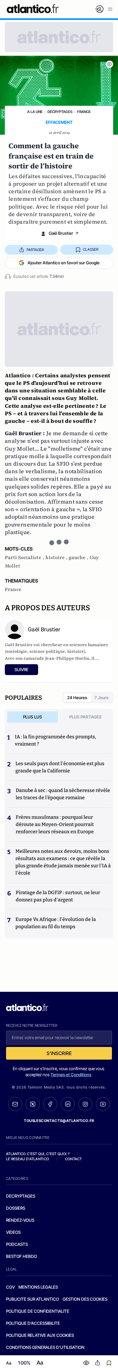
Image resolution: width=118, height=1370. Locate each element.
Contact (73, 1159)
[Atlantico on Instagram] (85, 1104)
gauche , (79, 557)
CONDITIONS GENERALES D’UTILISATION (45, 1347)
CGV (10, 1287)
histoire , (57, 557)
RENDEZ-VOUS (20, 1220)
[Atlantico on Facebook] (50, 1104)
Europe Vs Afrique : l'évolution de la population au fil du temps (55, 922)
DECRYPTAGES (20, 1196)
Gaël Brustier (61, 233)
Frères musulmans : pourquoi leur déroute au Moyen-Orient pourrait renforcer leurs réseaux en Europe (55, 824)
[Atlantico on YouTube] (103, 1104)
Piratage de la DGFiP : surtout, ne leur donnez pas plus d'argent (58, 896)
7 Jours (101, 697)
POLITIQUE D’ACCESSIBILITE (33, 1323)
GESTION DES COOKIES (85, 1299)
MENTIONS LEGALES (38, 1287)
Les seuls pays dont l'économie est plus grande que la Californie (59, 767)
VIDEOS (13, 1232)
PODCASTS (17, 1244)
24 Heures (77, 697)
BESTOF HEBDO (21, 1256)
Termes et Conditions (71, 1074)
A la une (35, 111)
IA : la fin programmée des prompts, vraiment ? (55, 740)
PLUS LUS (32, 716)
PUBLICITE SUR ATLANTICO (32, 1299)
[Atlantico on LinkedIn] (68, 1104)
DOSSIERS (15, 1208)
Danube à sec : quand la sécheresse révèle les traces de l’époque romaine (63, 793)
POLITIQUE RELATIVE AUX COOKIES (40, 1335)
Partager (35, 249)
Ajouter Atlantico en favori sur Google (64, 262)
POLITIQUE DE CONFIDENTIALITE (37, 1311)
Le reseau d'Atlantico (27, 1159)
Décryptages (60, 111)
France (84, 111)
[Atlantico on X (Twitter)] (33, 1104)
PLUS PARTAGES (85, 716)
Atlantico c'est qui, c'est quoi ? (38, 1154)
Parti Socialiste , (25, 557)
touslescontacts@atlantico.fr (59, 1120)
